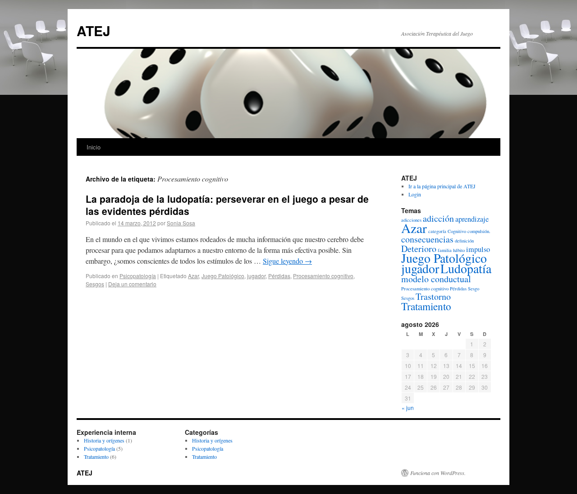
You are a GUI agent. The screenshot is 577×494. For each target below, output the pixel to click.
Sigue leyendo (287, 261)
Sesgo (473, 288)
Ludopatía (465, 268)
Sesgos (95, 284)
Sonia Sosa (181, 223)
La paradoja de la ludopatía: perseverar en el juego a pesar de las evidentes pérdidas (227, 205)
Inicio (94, 147)
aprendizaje (472, 219)
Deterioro (418, 248)
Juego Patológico (222, 276)
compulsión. (478, 231)
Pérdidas (279, 276)
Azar (193, 276)
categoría (437, 231)
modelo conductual (436, 279)
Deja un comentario (132, 284)
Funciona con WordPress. (438, 472)
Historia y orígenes (104, 440)
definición (464, 241)
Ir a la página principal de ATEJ (442, 186)
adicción (438, 218)
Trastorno (433, 296)
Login (414, 194)
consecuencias (427, 239)
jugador (256, 276)
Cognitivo (457, 231)
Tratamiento (426, 306)
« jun (408, 407)
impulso (478, 249)
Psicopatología (137, 276)
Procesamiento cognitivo (323, 276)
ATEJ (93, 30)
